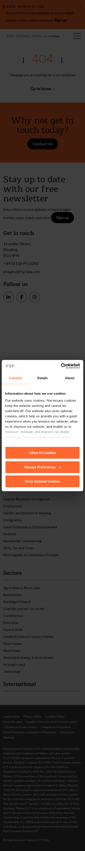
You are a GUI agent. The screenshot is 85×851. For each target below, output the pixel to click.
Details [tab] (42, 378)
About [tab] (70, 378)
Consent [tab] (15, 378)
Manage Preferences (40, 467)
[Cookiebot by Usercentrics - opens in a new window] (61, 366)
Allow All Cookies (42, 453)
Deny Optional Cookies (42, 481)
